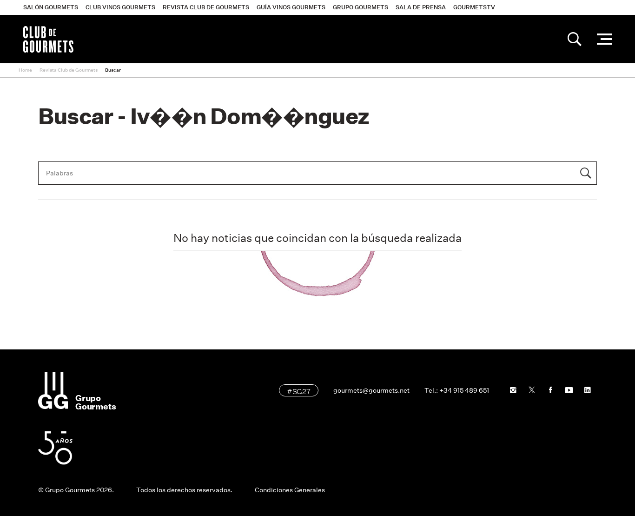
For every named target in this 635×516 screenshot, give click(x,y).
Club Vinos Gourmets (120, 7)
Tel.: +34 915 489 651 (456, 390)
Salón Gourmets (50, 7)
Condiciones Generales (290, 490)
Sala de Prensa (421, 7)
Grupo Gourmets (360, 7)
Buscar (113, 70)
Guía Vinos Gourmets (291, 7)
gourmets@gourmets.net (371, 390)
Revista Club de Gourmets (206, 7)
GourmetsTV (474, 7)
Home (25, 70)
